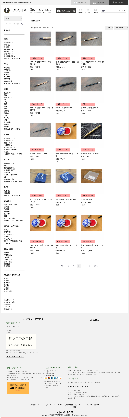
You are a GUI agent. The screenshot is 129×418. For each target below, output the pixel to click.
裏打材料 (7, 214)
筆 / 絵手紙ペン (9, 168)
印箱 (5, 95)
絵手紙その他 (9, 179)
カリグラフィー (9, 239)
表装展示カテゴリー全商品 (13, 220)
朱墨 (5, 106)
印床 (5, 104)
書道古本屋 (8, 291)
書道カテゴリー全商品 (12, 58)
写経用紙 (7, 70)
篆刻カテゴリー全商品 (12, 129)
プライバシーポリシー (56, 405)
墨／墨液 (7, 173)
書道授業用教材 (9, 56)
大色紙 (6, 253)
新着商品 (7, 30)
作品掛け (7, 209)
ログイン (7, 307)
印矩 (5, 120)
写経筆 (6, 72)
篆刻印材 (7, 93)
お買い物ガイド (81, 2)
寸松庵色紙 (8, 255)
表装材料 (7, 212)
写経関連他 (8, 81)
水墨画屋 (7, 283)
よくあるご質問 (119, 2)
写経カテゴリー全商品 (12, 84)
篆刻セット (8, 97)
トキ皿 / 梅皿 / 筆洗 (11, 175)
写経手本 (7, 77)
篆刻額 (6, 125)
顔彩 (5, 166)
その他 (6, 127)
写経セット (8, 68)
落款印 (6, 152)
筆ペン (6, 230)
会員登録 (7, 305)
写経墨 (6, 75)
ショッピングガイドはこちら (15, 357)
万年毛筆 (7, 232)
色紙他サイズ (9, 259)
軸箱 (5, 216)
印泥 (5, 102)
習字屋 (6, 279)
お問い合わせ (100, 2)
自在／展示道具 (9, 218)
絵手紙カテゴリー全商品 (13, 182)
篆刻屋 (6, 285)
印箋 (5, 109)
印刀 (5, 100)
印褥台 (6, 113)
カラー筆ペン (9, 234)
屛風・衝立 (8, 262)
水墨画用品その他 (10, 150)
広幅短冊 (7, 264)
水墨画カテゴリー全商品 (13, 154)
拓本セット (8, 191)
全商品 (33, 21)
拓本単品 (7, 193)
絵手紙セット (9, 163)
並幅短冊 (7, 266)
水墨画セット (9, 145)
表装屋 (6, 289)
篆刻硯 (6, 118)
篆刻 (38, 21)
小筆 (5, 115)
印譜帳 (6, 111)
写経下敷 (7, 79)
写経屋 (6, 287)
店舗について (37, 405)
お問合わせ (8, 309)
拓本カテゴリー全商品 (12, 195)
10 (89, 266)
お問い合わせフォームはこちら (78, 386)
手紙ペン (7, 237)
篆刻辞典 (7, 122)
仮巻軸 (6, 207)
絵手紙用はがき (9, 170)
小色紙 (6, 257)
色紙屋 (6, 281)
